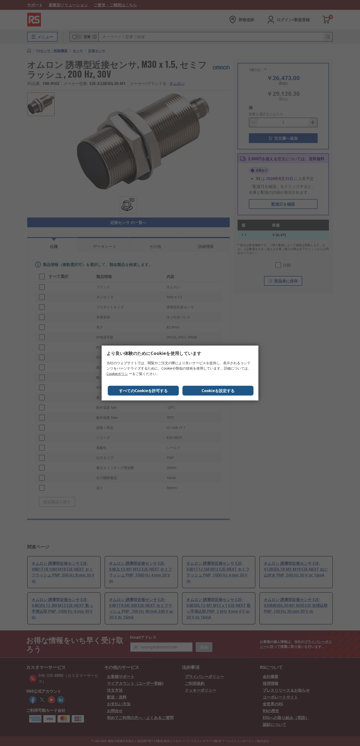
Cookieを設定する (218, 390)
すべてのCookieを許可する (143, 390)
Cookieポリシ (117, 373)
